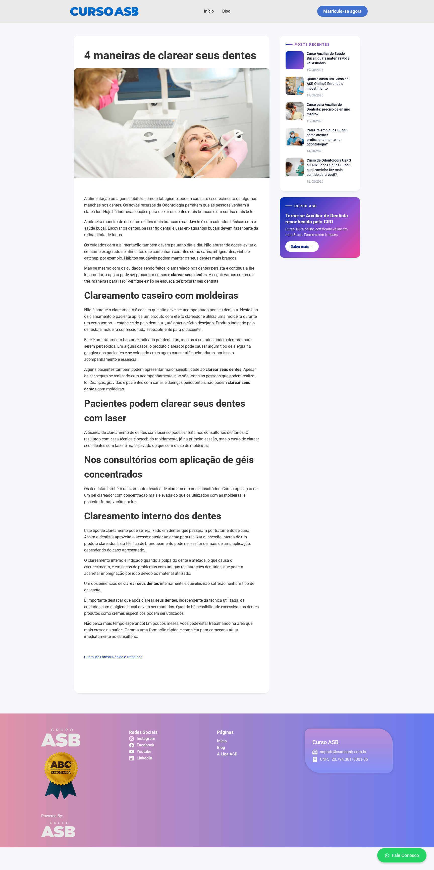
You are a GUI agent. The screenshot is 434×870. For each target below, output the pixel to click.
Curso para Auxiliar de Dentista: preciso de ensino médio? (328, 109)
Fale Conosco (405, 855)
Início (209, 11)
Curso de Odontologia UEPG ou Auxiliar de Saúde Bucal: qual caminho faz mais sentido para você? (329, 167)
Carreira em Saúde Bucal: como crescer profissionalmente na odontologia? (327, 137)
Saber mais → (302, 246)
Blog (226, 11)
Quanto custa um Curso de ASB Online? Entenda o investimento (328, 83)
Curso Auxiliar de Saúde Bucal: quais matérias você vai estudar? (328, 58)
